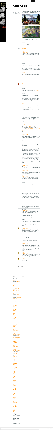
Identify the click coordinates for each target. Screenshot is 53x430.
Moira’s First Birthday (15, 346)
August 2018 (14, 364)
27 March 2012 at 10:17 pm (25, 220)
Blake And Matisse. (18, 281)
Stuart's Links (14, 315)
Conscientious (14, 325)
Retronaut (14, 313)
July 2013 (14, 371)
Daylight (14, 326)
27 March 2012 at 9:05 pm (25, 210)
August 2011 (14, 390)
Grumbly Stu (23, 51)
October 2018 (14, 362)
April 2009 (14, 410)
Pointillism (30, 126)
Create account (15, 356)
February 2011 (15, 392)
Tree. (18, 286)
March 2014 (14, 369)
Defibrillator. (14, 345)
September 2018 (15, 363)
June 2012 (14, 382)
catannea (23, 227)
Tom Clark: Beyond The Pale (16, 316)
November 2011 (15, 387)
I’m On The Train (15, 342)
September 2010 (15, 396)
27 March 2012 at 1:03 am (25, 189)
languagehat (14, 295)
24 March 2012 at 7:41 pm (25, 59)
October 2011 (14, 388)
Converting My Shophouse (16, 304)
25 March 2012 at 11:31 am (25, 165)
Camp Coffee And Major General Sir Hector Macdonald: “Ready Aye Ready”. (17, 284)
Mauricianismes (15, 308)
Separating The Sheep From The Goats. (16, 291)
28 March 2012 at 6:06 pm (25, 228)
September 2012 (15, 379)
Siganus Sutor (14, 286)
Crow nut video (15, 305)
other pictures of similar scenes (30, 128)
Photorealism (23, 130)
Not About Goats (24, 48)
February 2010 (15, 402)
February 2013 (15, 375)
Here (26, 65)
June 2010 (14, 399)
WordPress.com (15, 359)
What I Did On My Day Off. (16, 11)
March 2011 (14, 391)
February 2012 (15, 385)
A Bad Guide (20, 5)
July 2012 (14, 381)
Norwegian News (15, 311)
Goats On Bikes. (16, 8)
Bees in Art (14, 302)
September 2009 (15, 406)
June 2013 (14, 372)
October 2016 (14, 368)
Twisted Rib (14, 317)
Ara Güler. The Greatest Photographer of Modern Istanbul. (17, 339)
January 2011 (14, 393)
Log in (13, 357)
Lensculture (14, 328)
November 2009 (15, 404)
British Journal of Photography (16, 323)
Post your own (24, 49)
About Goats (14, 352)
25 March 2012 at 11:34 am (25, 170)
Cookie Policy (29, 428)
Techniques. (14, 333)
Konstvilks (14, 306)
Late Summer (14, 340)
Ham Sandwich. (37, 8)
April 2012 (14, 383)
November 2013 (15, 370)
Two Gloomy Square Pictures (16, 337)
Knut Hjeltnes (14, 341)
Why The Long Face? (15, 344)
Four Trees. (18, 295)
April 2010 (14, 400)
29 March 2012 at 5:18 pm (25, 259)
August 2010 (14, 397)
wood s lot (14, 318)
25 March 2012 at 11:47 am (25, 176)
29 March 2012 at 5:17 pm (25, 253)
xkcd (13, 319)
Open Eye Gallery (15, 331)
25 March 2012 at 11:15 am (25, 134)
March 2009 (14, 411)
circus (39, 128)
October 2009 (14, 405)
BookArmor (14, 303)
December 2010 (15, 394)
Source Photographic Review (16, 332)
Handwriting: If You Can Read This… (17, 298)
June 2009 (14, 408)
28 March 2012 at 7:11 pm (25, 243)
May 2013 (14, 373)
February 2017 (15, 367)
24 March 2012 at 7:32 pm (25, 52)
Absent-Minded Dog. (15, 338)
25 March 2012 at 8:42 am (25, 124)
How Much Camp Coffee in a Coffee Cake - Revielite (16, 282)
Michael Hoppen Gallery (16, 330)
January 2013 (14, 376)
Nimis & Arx (14, 310)
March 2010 (14, 401)
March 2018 (14, 366)
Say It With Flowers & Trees (16, 350)
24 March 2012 (15, 13)
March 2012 (14, 384)
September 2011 (15, 389)
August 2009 (14, 407)
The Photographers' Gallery (16, 334)
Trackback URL (35, 49)
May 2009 (14, 409)
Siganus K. (14, 296)
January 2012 (14, 386)
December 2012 (15, 377)
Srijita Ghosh (14, 299)
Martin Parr (14, 329)
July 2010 (14, 398)
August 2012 (14, 380)
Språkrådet (14, 314)
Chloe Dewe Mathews (15, 324)
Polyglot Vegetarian (15, 312)
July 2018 (14, 365)
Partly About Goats (15, 354)
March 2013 (14, 374)
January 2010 (14, 403)
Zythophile (14, 320)
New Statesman (15, 309)
